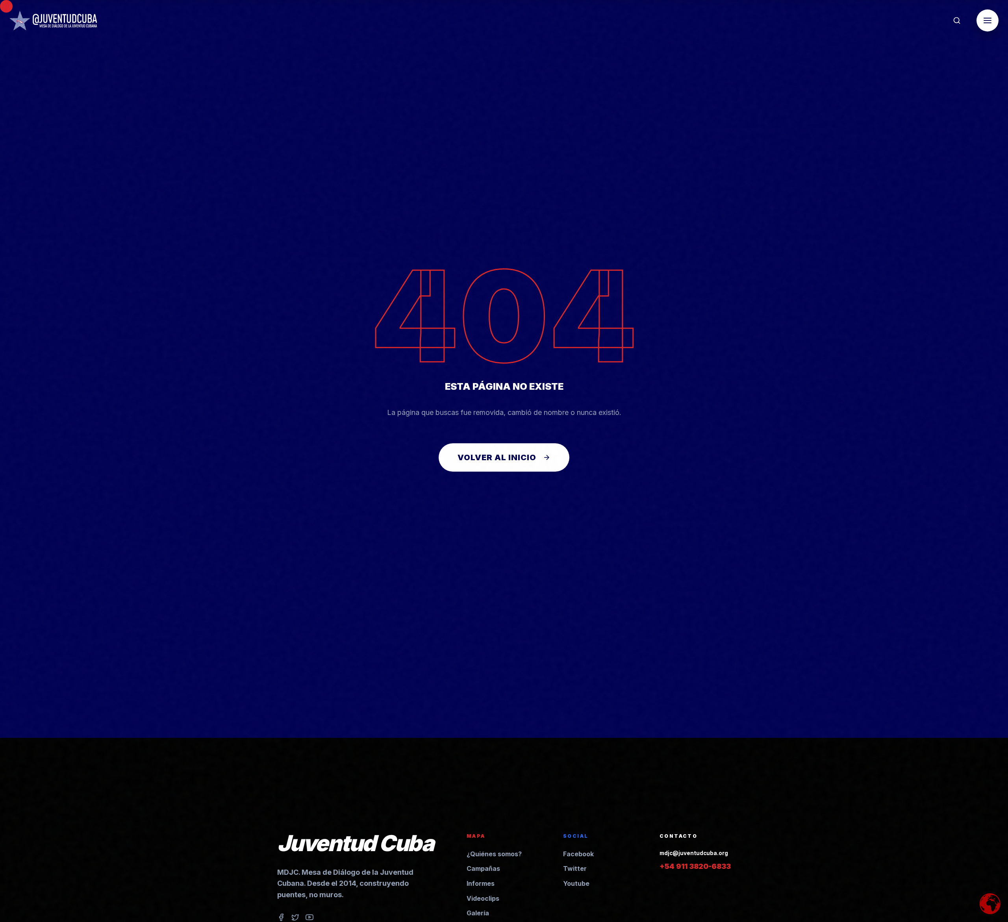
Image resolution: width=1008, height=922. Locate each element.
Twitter (575, 868)
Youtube (576, 883)
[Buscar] (957, 20)
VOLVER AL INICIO (497, 457)
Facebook (578, 854)
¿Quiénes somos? (494, 854)
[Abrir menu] (987, 20)
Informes (481, 883)
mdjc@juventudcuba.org (694, 853)
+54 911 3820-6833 (695, 866)
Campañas (483, 868)
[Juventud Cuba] (53, 20)
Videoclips (483, 898)
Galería (478, 913)
